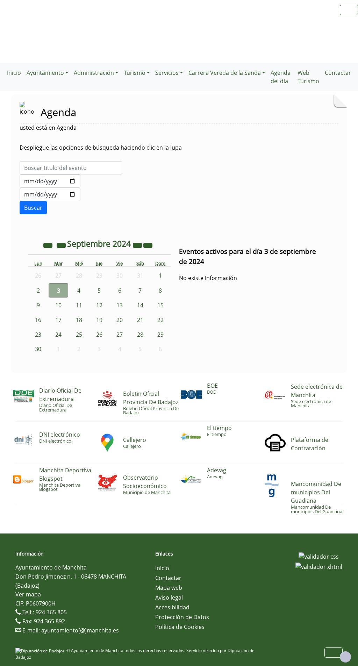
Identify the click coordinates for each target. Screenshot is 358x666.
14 (140, 305)
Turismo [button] (134, 73)
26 (99, 334)
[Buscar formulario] (33, 207)
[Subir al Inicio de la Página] (345, 657)
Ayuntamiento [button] (45, 73)
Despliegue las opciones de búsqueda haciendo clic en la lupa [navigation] (101, 147)
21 (140, 320)
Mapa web (168, 588)
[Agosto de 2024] (62, 245)
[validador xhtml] (318, 566)
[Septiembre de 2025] (138, 245)
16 (38, 320)
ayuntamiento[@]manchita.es (80, 630)
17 (58, 320)
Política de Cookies (180, 627)
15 (160, 305)
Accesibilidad (172, 607)
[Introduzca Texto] (71, 167)
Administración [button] (94, 73)
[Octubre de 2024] (147, 245)
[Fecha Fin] (50, 194)
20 (119, 320)
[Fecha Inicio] (50, 181)
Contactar (338, 73)
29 (160, 334)
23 (38, 334)
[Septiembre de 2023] (48, 245)
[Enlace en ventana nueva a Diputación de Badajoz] (40, 650)
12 (99, 305)
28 (140, 334)
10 (58, 305)
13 (119, 305)
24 (58, 334)
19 (99, 320)
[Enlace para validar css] (319, 556)
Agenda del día (281, 77)
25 (79, 334)
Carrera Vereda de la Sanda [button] (224, 73)
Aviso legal (169, 597)
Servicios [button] (167, 73)
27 (119, 334)
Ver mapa (28, 594)
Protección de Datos (182, 617)
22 (160, 320)
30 (38, 349)
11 (79, 305)
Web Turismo (308, 77)
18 (79, 320)
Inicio (14, 73)
